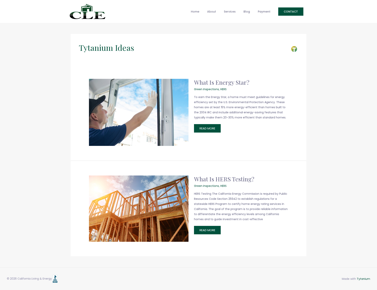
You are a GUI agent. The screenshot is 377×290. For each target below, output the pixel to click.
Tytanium (363, 279)
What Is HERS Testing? (224, 179)
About (211, 12)
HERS (223, 89)
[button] (290, 11)
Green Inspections (206, 89)
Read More (207, 129)
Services (230, 12)
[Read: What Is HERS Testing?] (138, 208)
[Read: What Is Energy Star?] (138, 112)
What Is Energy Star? (221, 82)
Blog (246, 12)
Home (195, 12)
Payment (264, 12)
